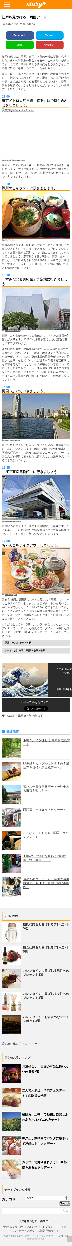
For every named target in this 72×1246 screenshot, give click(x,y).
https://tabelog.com (11, 240)
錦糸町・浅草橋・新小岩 (22, 715)
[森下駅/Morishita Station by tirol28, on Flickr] (36, 133)
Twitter (49, 35)
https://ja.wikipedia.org (12, 440)
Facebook (19, 35)
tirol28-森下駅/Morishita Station (15, 160)
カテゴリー (10, 1199)
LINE (20, 44)
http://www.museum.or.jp (13, 521)
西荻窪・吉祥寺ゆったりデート (44, 809)
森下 (40, 715)
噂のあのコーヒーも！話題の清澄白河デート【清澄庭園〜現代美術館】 (46, 883)
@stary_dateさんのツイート (21, 1043)
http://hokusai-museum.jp (13, 330)
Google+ (49, 44)
